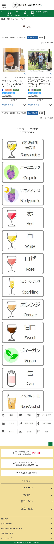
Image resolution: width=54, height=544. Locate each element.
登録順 (41, 38)
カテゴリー (27, 481)
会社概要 (4, 519)
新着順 (12, 38)
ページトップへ (50, 444)
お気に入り (17, 15)
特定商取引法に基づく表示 (11, 528)
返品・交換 (27, 508)
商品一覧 (9, 15)
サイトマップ (6, 538)
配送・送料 (27, 501)
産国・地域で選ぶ (13, 19)
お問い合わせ (6, 524)
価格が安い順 (21, 38)
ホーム (3, 12)
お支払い (27, 495)
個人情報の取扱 (7, 533)
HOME (3, 19)
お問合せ (45, 12)
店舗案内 (38, 12)
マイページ (25, 15)
